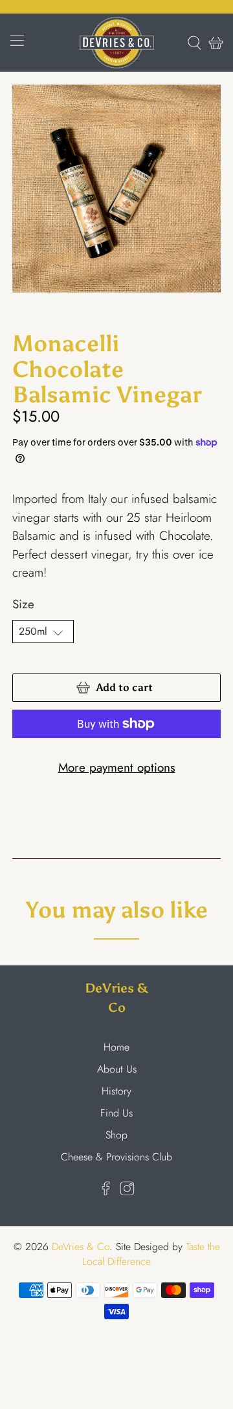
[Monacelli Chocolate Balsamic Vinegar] (116, 189)
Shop (116, 1134)
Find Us (116, 1113)
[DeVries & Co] (116, 42)
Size (23, 604)
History (116, 1091)
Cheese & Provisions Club (116, 1156)
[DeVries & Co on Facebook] (105, 1192)
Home (116, 1047)
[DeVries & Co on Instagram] (127, 1192)
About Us (117, 1069)
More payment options (116, 767)
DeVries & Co (80, 1246)
